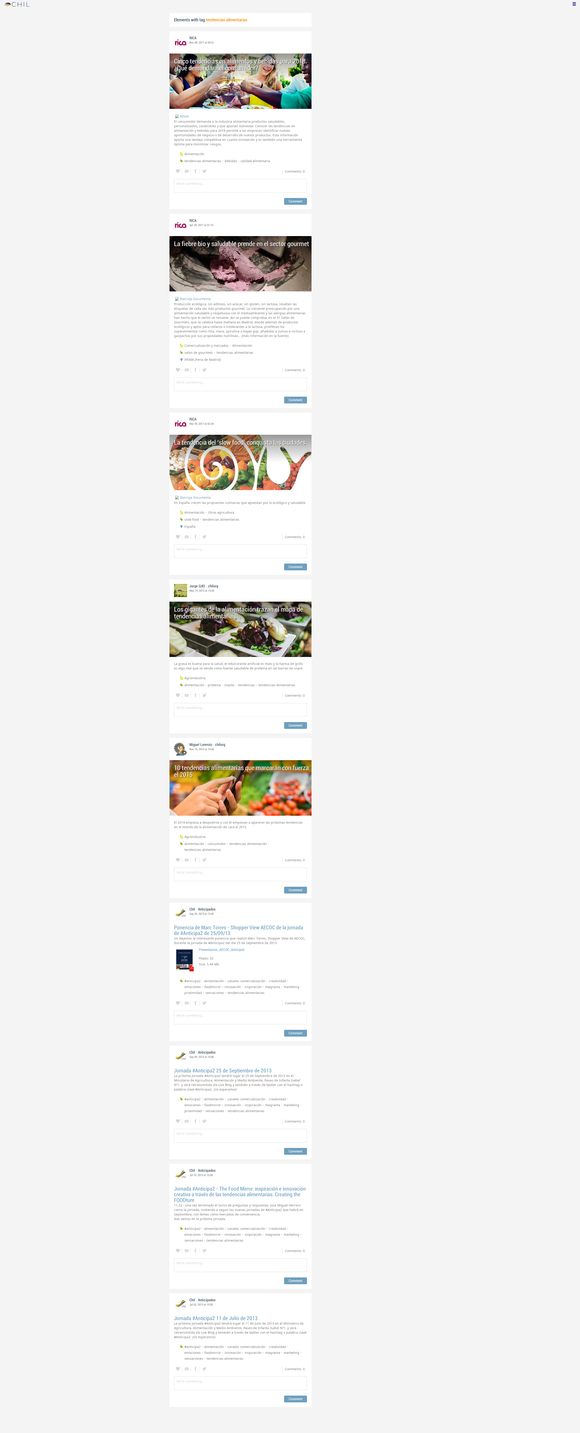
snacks (229, 685)
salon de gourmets (198, 352)
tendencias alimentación (248, 844)
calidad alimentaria (255, 161)
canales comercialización (246, 981)
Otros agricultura (221, 512)
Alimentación (194, 154)
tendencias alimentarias (202, 161)
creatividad (277, 981)
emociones (192, 987)
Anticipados (206, 909)
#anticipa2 (192, 981)
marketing (291, 987)
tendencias (246, 685)
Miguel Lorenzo (200, 745)
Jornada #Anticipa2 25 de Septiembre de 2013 (223, 1071)
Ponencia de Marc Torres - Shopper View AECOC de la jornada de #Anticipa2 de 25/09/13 (238, 930)
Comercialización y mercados (206, 345)
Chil (192, 909)
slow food (191, 519)
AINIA (184, 116)
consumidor (217, 844)
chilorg (213, 586)
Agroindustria (194, 678)
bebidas (231, 161)
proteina (214, 685)
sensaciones (214, 993)
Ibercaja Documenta (195, 299)
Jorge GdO (197, 586)
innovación (233, 987)
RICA (192, 38)
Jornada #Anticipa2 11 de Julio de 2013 (216, 1318)
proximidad (193, 993)
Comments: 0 (295, 171)
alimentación (194, 685)
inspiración (253, 987)
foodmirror (212, 987)
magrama (272, 987)
